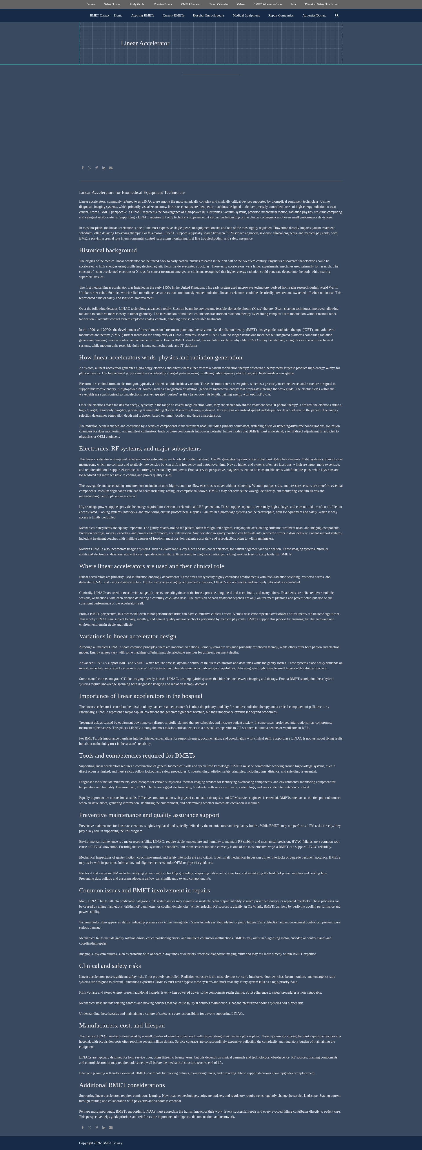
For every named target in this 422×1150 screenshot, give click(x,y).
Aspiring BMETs (142, 15)
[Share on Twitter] (89, 168)
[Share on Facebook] (82, 168)
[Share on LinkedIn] (103, 168)
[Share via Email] (110, 168)
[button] (337, 15)
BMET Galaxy (100, 15)
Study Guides (137, 4)
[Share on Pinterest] (96, 168)
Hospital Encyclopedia (208, 15)
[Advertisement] (211, 132)
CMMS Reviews (191, 4)
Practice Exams (163, 4)
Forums (91, 4)
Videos (241, 4)
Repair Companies (281, 15)
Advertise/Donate (314, 15)
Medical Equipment (246, 15)
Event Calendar (218, 4)
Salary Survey (112, 4)
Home (118, 15)
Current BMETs (173, 15)
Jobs (293, 4)
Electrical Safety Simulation (321, 4)
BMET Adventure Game (268, 4)
